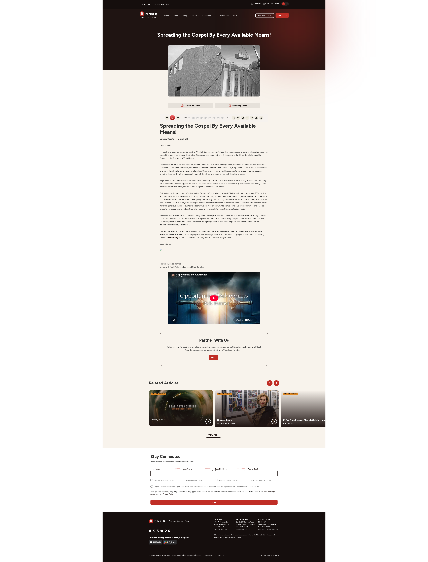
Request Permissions (204, 555)
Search (276, 4)
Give (280, 15)
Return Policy (189, 555)
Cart (267, 4)
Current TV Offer (192, 106)
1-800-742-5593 (149, 5)
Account (257, 4)
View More (213, 435)
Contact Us (219, 555)
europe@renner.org (243, 529)
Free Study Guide (239, 106)
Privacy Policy (177, 555)
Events (234, 16)
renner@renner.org (220, 529)
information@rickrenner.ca (268, 529)
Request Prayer (264, 15)
